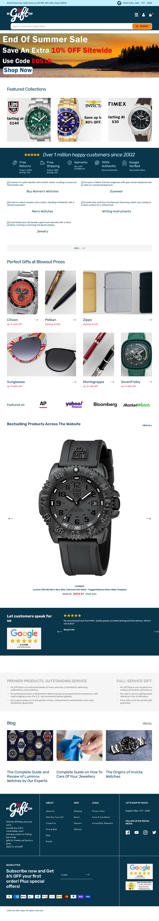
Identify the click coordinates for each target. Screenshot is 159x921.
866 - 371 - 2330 (142, 811)
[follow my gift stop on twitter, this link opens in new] (154, 834)
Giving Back (51, 829)
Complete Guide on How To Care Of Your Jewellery (79, 774)
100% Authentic (109, 164)
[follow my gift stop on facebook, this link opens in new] (128, 834)
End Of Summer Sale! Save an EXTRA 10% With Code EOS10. (37, 3)
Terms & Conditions (101, 817)
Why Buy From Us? (55, 817)
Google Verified (134, 164)
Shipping (78, 811)
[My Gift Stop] (19, 803)
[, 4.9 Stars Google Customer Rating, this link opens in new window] (140, 871)
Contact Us (51, 823)
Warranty (81, 162)
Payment (78, 823)
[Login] (143, 15)
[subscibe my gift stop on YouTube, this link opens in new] (136, 834)
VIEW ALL (147, 425)
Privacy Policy (98, 811)
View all (147, 723)
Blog (48, 835)
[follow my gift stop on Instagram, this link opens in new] (145, 834)
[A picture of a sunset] (79, 55)
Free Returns (25, 164)
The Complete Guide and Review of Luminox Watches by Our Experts (28, 776)
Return (77, 817)
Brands (49, 841)
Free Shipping (53, 164)
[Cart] (150, 14)
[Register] (87, 875)
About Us (50, 811)
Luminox (79, 586)
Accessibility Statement (102, 823)
